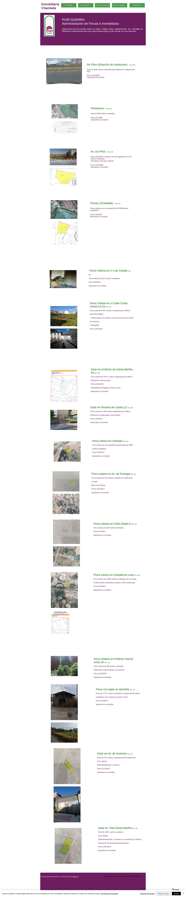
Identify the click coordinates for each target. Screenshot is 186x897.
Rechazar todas (163, 893)
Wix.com (75, 876)
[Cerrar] (183, 893)
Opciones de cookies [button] (147, 893)
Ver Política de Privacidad (109, 893)
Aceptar (176, 893)
